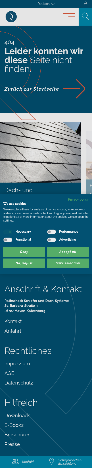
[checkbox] (7, 232)
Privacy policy (78, 199)
